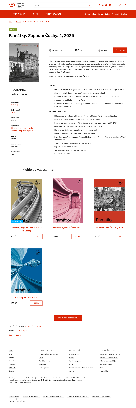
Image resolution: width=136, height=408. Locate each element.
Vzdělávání (42, 364)
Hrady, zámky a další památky (48, 354)
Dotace (102, 368)
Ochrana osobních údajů (108, 361)
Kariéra (107, 14)
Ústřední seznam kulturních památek (81, 368)
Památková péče (53, 14)
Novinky (88, 14)
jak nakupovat (23, 330)
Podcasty (12, 361)
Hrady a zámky (18, 14)
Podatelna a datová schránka (109, 357)
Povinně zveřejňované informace (110, 354)
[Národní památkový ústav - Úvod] (18, 5)
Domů (11, 351)
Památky (14, 104)
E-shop (100, 14)
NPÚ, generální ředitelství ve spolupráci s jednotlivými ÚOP (23, 129)
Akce (94, 14)
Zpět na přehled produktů (68, 318)
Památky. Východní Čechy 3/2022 (68, 227)
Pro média (116, 14)
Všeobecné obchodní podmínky (78, 396)
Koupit (122, 50)
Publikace (12, 364)
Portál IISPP (73, 364)
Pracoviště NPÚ (74, 354)
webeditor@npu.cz (15, 399)
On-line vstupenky (75, 361)
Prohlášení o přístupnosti (31, 396)
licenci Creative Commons (57, 378)
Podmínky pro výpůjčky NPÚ (101, 396)
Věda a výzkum (44, 368)
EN (126, 5)
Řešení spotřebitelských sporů (53, 396)
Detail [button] (36, 236)
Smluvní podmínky (106, 364)
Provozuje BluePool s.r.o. (17, 401)
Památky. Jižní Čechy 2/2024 (109, 227)
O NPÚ (35, 14)
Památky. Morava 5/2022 (26, 297)
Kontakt (124, 14)
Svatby (71, 371)
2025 (13, 112)
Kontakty (12, 371)
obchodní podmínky (33, 326)
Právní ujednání (14, 396)
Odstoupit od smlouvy (17, 335)
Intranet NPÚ (104, 371)
